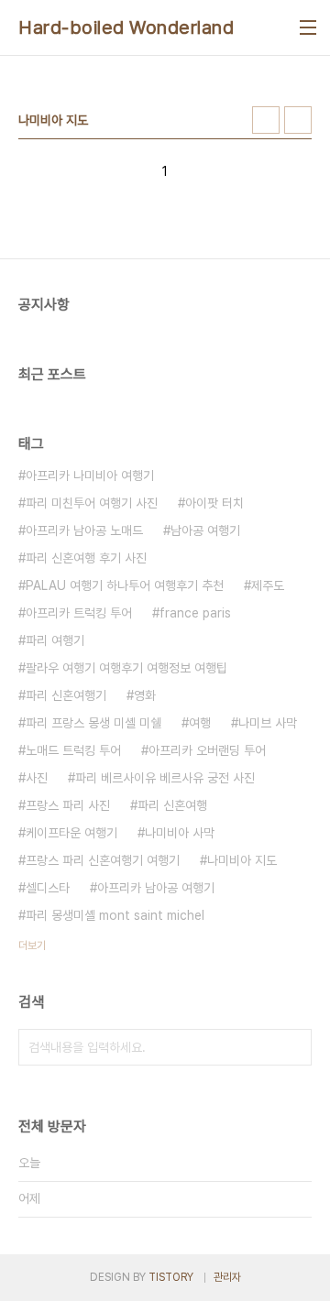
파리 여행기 (55, 640)
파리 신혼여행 (172, 805)
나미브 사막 (267, 723)
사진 (37, 778)
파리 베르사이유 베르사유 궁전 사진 (165, 778)
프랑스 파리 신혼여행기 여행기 (103, 860)
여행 (200, 723)
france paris (195, 613)
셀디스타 (48, 887)
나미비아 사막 (179, 832)
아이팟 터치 (214, 503)
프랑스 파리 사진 (68, 805)
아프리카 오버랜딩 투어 (207, 750)
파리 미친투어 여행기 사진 (92, 503)
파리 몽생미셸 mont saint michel (115, 915)
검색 (293, 1047)
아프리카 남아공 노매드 (84, 530)
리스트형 (298, 120)
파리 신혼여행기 (66, 695)
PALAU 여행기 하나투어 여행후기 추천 (125, 585)
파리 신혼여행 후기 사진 (86, 558)
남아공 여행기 (205, 530)
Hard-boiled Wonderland (126, 27)
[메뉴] (308, 27)
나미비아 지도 (242, 860)
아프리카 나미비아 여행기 (90, 475)
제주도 (267, 585)
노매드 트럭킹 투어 (73, 750)
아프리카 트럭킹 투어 (79, 613)
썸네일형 (266, 120)
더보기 (32, 945)
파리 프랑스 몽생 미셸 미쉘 (93, 723)
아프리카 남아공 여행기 (155, 887)
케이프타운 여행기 (71, 832)
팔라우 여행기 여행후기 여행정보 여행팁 (126, 668)
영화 (145, 695)
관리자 (227, 1277)
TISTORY (170, 1277)
